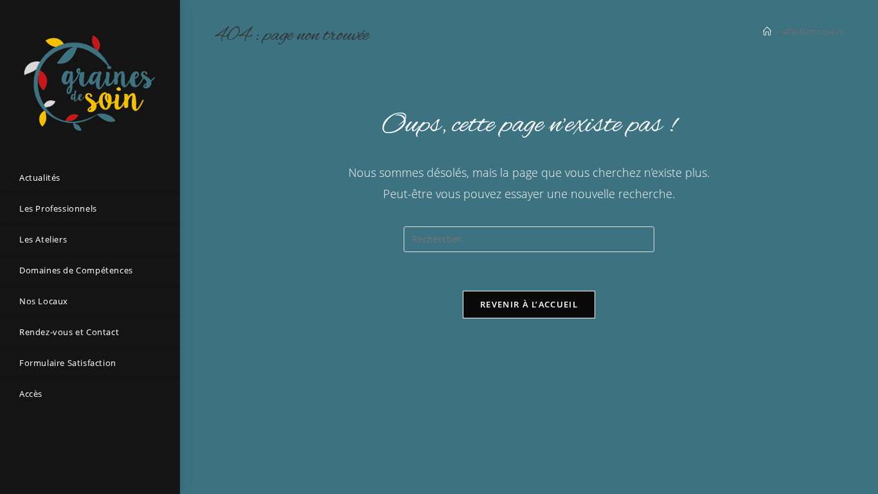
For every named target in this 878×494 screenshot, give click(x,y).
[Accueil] (767, 31)
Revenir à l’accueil (529, 304)
